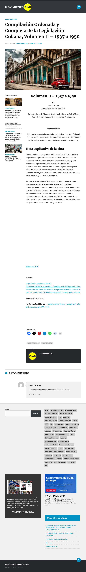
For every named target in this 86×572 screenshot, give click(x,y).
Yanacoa (49, 543)
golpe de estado (50, 441)
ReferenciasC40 (51, 547)
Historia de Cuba (51, 445)
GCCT (72, 434)
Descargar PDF (32, 266)
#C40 (47, 410)
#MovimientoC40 (51, 414)
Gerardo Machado (51, 438)
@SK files (66, 417)
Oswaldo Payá (71, 452)
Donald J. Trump (69, 431)
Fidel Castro (49, 434)
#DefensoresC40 (57, 410)
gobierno (63, 438)
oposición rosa (59, 452)
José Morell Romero (66, 445)
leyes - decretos (33, 343)
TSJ (46, 465)
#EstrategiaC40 (70, 410)
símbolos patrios (60, 462)
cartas (75, 421)
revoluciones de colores (53, 459)
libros (60, 448)
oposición (48, 452)
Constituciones (50, 427)
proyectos (57, 455)
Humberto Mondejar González (57, 539)
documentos (57, 431)
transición (71, 462)
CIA (51, 424)
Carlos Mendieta (65, 421)
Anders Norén (17, 568)
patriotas (48, 455)
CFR (46, 424)
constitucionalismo (72, 424)
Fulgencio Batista (62, 434)
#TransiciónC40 (50, 417)
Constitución (62, 427)
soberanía (48, 462)
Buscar (7, 410)
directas (48, 431)
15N (59, 417)
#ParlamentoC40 (66, 414)
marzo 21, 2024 (36, 43)
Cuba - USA (73, 427)
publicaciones (47, 343)
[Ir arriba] (79, 560)
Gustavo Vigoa (63, 441)
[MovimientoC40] (43, 7)
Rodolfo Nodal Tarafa (71, 459)
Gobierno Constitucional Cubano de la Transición (60, 534)
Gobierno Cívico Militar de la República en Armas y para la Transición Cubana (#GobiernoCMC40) (61, 527)
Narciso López (69, 448)
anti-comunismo (51, 421)
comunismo (59, 424)
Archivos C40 (11, 19)
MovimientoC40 (22, 43)
